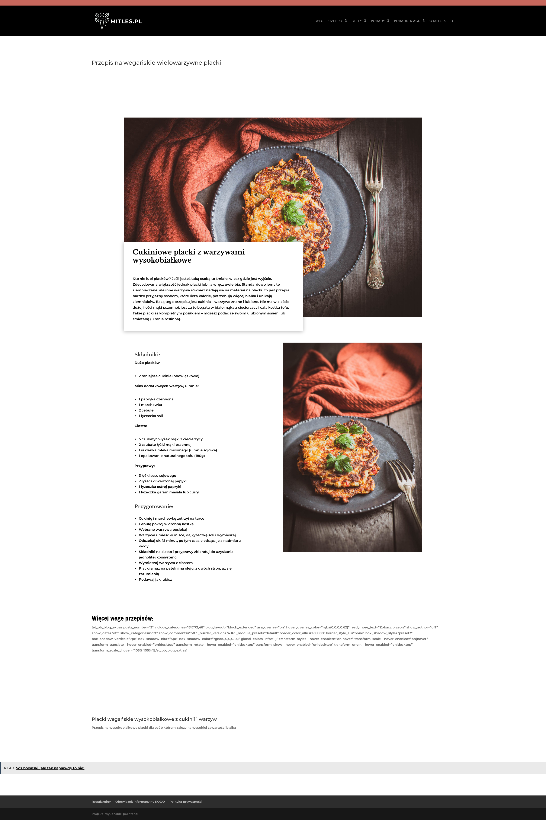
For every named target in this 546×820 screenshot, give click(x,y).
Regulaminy (101, 802)
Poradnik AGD (407, 21)
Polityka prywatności (186, 802)
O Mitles (438, 21)
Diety (357, 21)
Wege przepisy (329, 21)
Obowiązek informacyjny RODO (140, 802)
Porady (378, 21)
